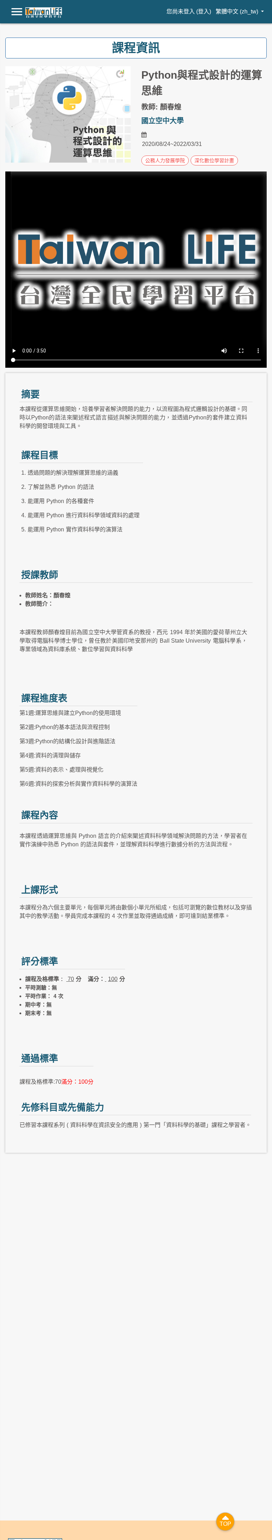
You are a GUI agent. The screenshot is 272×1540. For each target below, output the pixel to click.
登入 (203, 12)
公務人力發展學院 (165, 160)
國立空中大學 (162, 121)
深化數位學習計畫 (214, 160)
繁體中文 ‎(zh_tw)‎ (238, 12)
